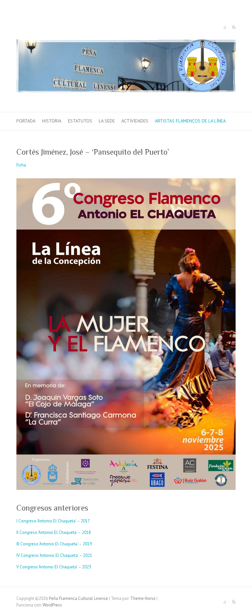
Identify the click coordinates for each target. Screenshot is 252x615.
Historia (51, 121)
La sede (107, 121)
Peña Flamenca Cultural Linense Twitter (231, 24)
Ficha (21, 165)
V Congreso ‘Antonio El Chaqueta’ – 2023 (53, 567)
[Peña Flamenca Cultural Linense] (126, 67)
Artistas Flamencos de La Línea (190, 121)
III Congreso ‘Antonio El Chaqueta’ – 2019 (54, 544)
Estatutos (80, 121)
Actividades (134, 121)
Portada (25, 121)
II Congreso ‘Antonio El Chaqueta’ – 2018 (53, 532)
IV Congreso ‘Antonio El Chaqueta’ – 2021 (54, 555)
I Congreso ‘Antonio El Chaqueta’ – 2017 (53, 521)
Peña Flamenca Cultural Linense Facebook (221, 24)
